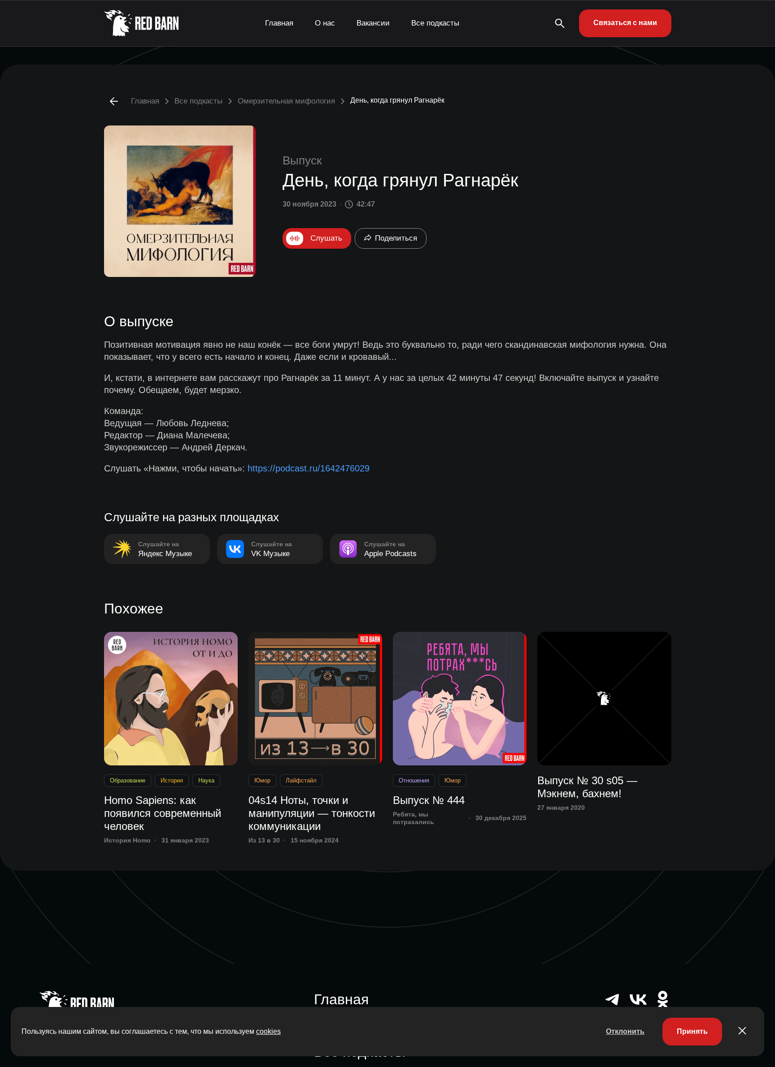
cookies (268, 1031)
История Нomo (127, 840)
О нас (325, 23)
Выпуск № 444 (429, 800)
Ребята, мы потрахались (413, 818)
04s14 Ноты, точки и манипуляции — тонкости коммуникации (311, 813)
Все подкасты (435, 23)
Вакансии (373, 23)
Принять (692, 1031)
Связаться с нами (625, 22)
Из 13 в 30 (264, 840)
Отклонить (625, 1031)
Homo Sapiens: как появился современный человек (162, 813)
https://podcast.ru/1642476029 (309, 468)
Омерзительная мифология (286, 101)
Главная (279, 23)
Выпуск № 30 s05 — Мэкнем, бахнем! (587, 786)
